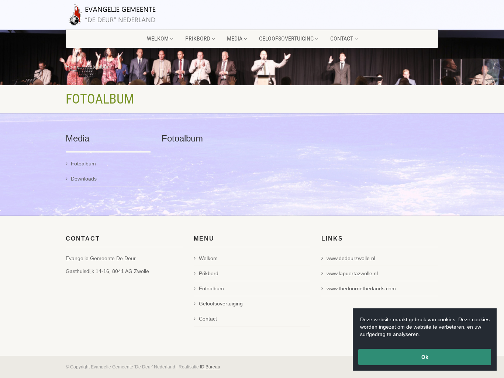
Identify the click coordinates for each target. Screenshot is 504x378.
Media (234, 38)
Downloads (84, 179)
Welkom (158, 38)
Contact (341, 38)
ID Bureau (210, 367)
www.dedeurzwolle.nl (351, 258)
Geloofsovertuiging (286, 38)
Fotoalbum (98, 67)
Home (73, 67)
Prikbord (197, 38)
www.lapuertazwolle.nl (352, 273)
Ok (424, 357)
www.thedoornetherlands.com (361, 288)
